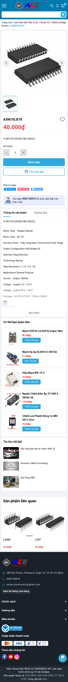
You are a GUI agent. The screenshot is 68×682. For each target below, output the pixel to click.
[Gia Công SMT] (11, 482)
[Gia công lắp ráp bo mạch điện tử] (11, 453)
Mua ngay (34, 162)
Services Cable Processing (34, 463)
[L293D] (18, 522)
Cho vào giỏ (36, 171)
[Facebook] (5, 656)
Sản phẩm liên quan (19, 501)
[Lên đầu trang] (63, 667)
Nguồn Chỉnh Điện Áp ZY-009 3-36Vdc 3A (40, 395)
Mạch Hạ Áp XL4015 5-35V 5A (39, 351)
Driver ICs (45, 22)
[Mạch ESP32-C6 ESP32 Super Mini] (13, 337)
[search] (63, 14)
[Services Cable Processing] (11, 467)
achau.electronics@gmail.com (23, 584)
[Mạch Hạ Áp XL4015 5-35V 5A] (13, 358)
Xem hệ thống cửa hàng (16, 591)
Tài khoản (57, 6)
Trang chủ (7, 22)
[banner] (34, 494)
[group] (34, 63)
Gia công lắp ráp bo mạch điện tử (38, 448)
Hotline (52, 6)
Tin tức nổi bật (12, 441)
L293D (7, 539)
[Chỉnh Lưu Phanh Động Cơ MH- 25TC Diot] (13, 422)
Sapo (44, 679)
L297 (38, 539)
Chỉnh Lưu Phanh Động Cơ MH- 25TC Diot (40, 417)
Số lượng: (8, 146)
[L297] (50, 522)
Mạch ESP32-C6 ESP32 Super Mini (42, 331)
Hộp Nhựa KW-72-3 (33, 372)
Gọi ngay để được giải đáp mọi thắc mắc (35, 200)
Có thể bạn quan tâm (16, 322)
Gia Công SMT (28, 477)
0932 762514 (13, 579)
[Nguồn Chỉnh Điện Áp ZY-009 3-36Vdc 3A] (13, 400)
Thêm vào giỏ (31, 340)
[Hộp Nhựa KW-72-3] (13, 379)
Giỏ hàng (65, 6)
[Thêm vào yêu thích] (62, 119)
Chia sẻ (11, 189)
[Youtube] (11, 656)
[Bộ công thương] (12, 628)
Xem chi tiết (30, 361)
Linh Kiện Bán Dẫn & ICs (26, 22)
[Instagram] (17, 656)
